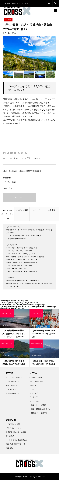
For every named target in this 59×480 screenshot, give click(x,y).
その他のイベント (12, 393)
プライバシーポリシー (14, 428)
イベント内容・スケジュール (7, 214)
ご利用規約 (10, 436)
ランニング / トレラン (14, 377)
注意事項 (51, 210)
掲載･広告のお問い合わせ (15, 444)
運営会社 (9, 448)
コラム (32, 389)
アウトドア (34, 397)
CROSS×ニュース (36, 377)
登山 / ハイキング (33, 158)
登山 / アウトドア (19, 158)
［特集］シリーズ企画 (38, 405)
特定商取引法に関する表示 (16, 432)
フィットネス (11, 389)
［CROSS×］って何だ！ (38, 413)
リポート (33, 385)
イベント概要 (22, 210)
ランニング (34, 393)
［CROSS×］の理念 (13, 424)
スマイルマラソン (12, 381)
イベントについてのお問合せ (16, 440)
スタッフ (37, 210)
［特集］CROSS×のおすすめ (40, 409)
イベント (9, 158)
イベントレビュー (36, 381)
